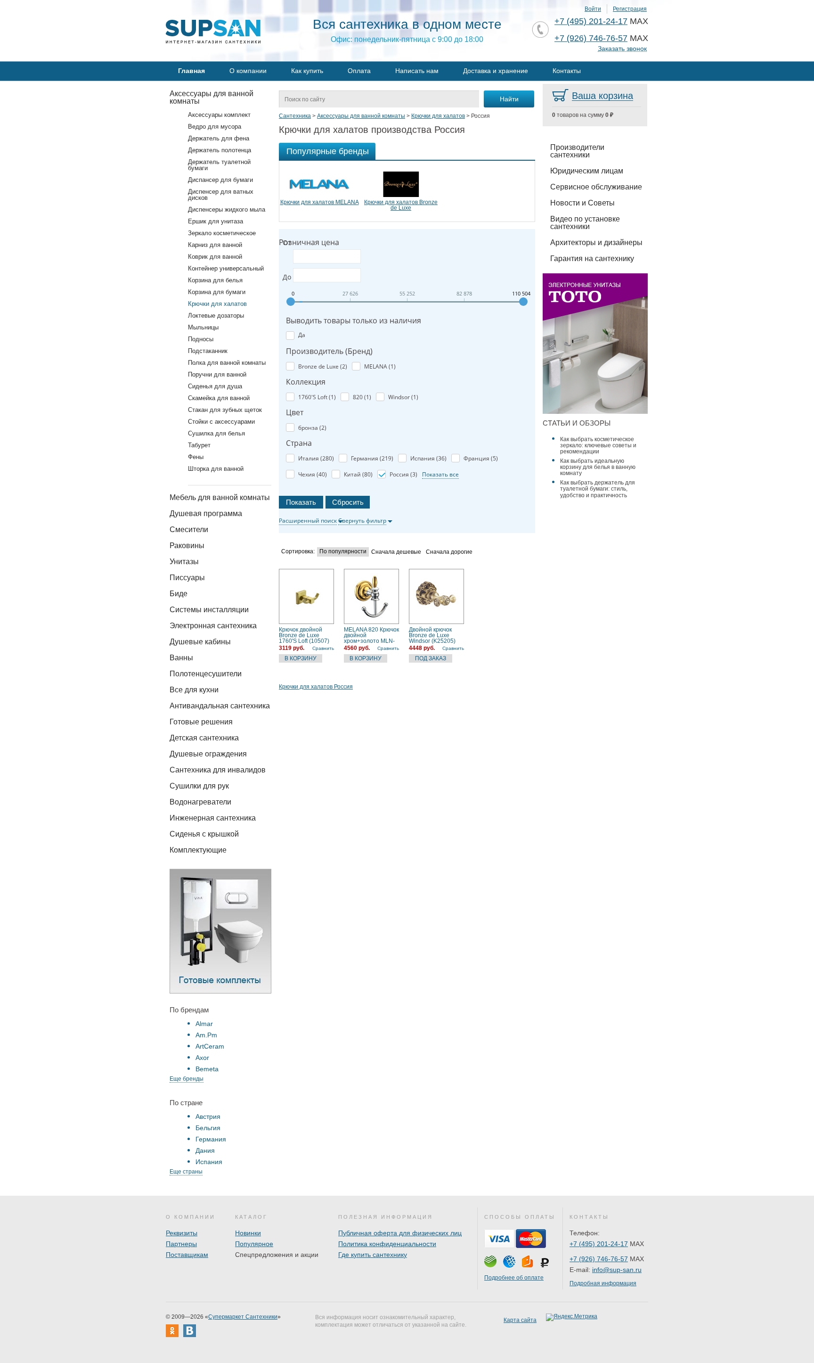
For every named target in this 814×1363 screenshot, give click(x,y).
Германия (210, 1139)
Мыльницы (203, 327)
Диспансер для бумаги (220, 179)
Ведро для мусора (214, 126)
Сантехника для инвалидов (218, 770)
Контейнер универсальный (226, 268)
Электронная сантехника (213, 626)
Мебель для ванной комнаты (220, 497)
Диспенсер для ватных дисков (220, 194)
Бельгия (207, 1128)
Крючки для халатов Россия (316, 686)
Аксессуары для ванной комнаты (211, 97)
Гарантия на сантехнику (592, 259)
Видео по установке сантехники (585, 222)
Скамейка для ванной (219, 398)
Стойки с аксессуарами (221, 421)
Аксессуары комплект (219, 114)
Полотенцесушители (206, 674)
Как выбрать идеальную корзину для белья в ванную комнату (597, 467)
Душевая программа (206, 513)
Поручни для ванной (217, 374)
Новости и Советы (582, 203)
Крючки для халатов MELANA (319, 202)
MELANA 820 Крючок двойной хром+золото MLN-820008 (371, 635)
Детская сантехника (204, 738)
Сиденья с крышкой (204, 834)
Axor (202, 1057)
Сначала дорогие (449, 552)
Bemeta (207, 1069)
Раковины (187, 546)
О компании (248, 70)
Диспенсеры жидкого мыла (226, 209)
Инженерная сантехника (213, 818)
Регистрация (630, 9)
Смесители (189, 529)
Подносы (200, 339)
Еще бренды (187, 1079)
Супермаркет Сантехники (242, 1317)
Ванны (181, 658)
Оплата (359, 70)
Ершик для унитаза (215, 221)
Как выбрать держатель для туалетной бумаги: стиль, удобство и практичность (597, 488)
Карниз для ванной (215, 244)
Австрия (207, 1116)
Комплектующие (198, 850)
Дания (205, 1150)
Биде (178, 594)
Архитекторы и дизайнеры (596, 242)
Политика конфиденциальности (387, 1244)
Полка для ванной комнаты (227, 362)
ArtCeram (209, 1046)
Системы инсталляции (209, 610)
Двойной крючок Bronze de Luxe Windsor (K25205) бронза (432, 635)
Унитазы (184, 562)
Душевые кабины (200, 642)
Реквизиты (181, 1233)
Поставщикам (187, 1254)
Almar (204, 1023)
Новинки (248, 1233)
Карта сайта (520, 1320)
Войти (593, 9)
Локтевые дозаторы (216, 315)
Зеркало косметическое (222, 233)
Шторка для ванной (216, 468)
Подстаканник (208, 350)
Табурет (199, 445)
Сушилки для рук (199, 786)
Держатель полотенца (219, 150)
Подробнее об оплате (514, 1277)
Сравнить (323, 648)
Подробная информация (603, 1283)
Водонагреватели (200, 802)
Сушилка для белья (216, 433)
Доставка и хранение (495, 70)
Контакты (567, 70)
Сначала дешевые (396, 552)
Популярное (254, 1244)
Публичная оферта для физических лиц (400, 1233)
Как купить (307, 70)
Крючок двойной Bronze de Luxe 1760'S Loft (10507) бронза (304, 635)
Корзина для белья (215, 280)
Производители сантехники (577, 151)
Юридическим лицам (586, 171)
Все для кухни (194, 690)
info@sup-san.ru (617, 1269)
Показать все (440, 474)
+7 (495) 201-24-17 (590, 21)
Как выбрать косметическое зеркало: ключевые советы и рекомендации (598, 445)
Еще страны (186, 1171)
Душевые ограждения (208, 754)
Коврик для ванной (215, 256)
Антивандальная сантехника (220, 706)
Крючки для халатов (217, 303)
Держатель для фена (218, 138)
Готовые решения (201, 722)
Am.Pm (206, 1035)
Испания (208, 1162)
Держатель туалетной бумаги (219, 165)
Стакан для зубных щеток (225, 409)
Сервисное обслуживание (596, 187)
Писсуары (187, 578)
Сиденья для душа (215, 386)
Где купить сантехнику (372, 1254)
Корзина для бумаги (216, 292)
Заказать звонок (622, 49)
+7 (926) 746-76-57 (590, 38)
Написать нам (417, 70)
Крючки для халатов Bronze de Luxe (401, 205)
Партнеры (181, 1244)
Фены (196, 456)
